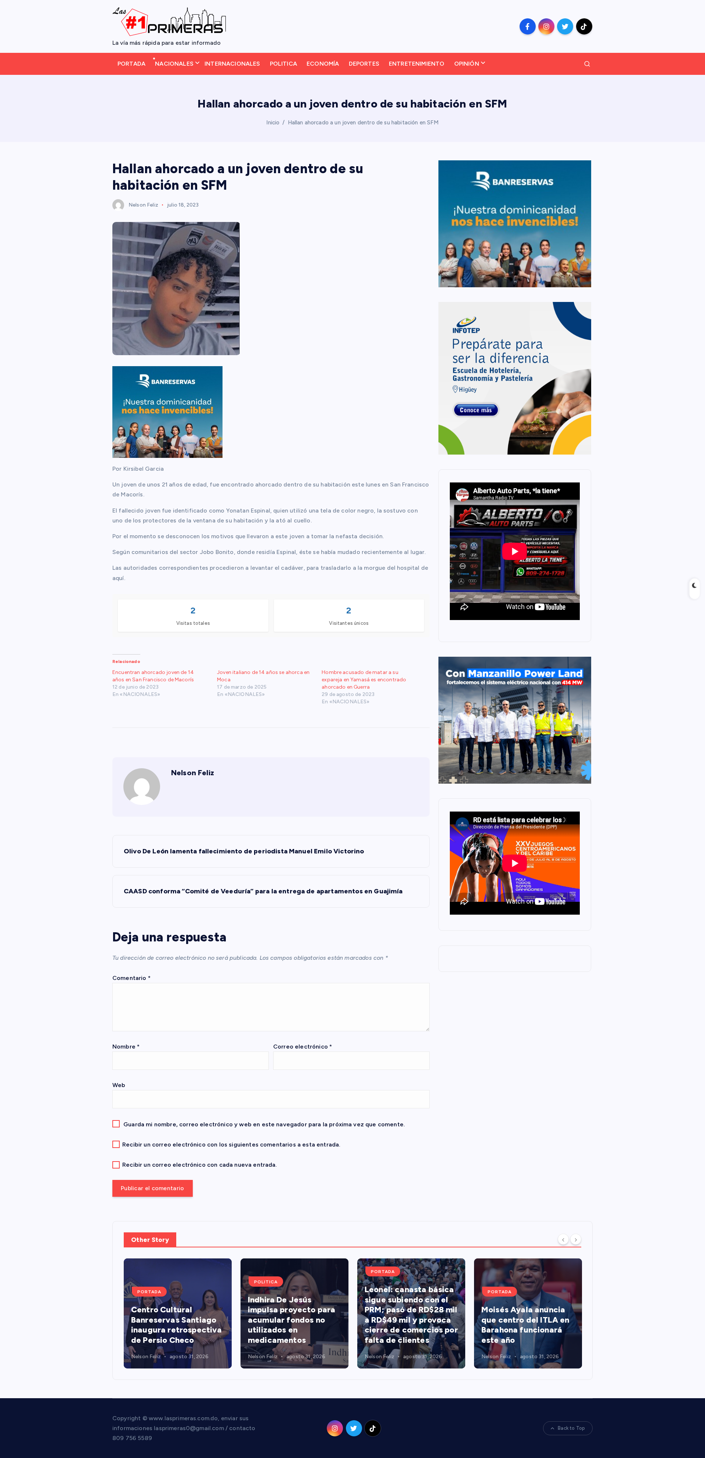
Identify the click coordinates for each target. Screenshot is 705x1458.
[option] (178, 1313)
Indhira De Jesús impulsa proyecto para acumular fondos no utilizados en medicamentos (174, 1320)
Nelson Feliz (143, 205)
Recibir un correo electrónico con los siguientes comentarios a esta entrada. (231, 1144)
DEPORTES (364, 63)
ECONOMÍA (323, 63)
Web (118, 1085)
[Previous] (563, 1238)
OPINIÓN (466, 63)
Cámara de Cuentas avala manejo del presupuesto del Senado (520, 1325)
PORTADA (131, 63)
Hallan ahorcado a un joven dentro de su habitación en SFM (363, 122)
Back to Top (571, 1428)
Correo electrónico (302, 1046)
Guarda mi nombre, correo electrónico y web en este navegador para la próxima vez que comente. (264, 1124)
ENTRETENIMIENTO (416, 63)
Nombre (126, 1046)
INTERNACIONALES (232, 63)
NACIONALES (174, 63)
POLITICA (283, 63)
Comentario (131, 977)
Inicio (272, 122)
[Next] (575, 1238)
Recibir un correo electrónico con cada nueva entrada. (199, 1164)
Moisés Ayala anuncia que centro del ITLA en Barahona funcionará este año (409, 1325)
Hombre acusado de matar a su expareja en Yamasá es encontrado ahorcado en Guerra (364, 679)
